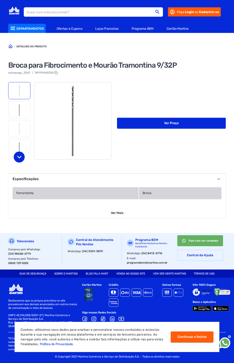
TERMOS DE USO (204, 273)
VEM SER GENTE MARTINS (169, 273)
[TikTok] (103, 319)
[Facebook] (85, 319)
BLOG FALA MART (97, 273)
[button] (159, 12)
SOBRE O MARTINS (66, 273)
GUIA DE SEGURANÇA (32, 273)
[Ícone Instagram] (94, 319)
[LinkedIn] (112, 319)
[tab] (19, 90)
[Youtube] (121, 319)
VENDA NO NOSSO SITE (130, 273)
